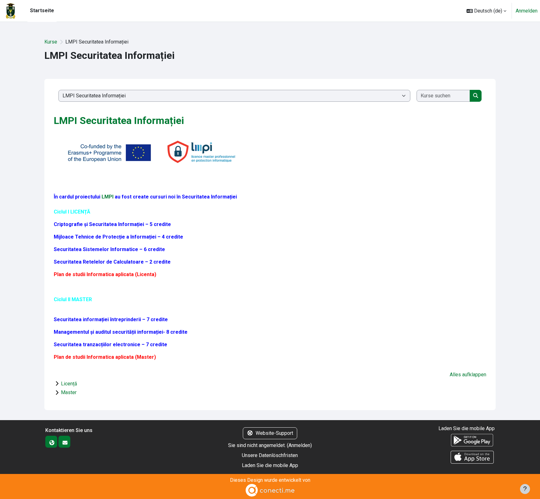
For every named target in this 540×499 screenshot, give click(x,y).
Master (69, 392)
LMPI (107, 197)
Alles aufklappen (468, 375)
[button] (486, 11)
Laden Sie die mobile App (270, 465)
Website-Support (274, 433)
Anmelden (527, 11)
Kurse (50, 42)
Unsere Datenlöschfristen (270, 455)
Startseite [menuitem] (42, 10)
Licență (69, 384)
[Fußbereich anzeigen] (525, 489)
